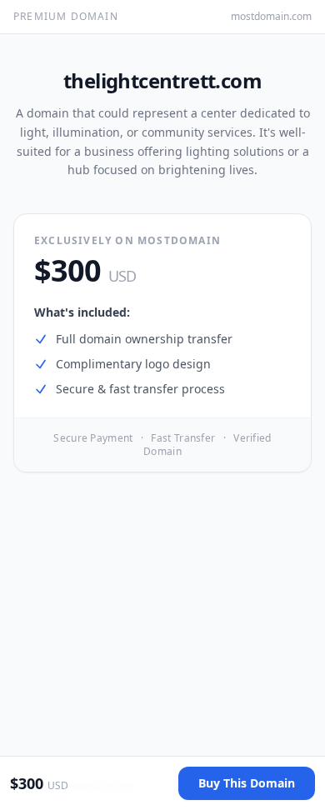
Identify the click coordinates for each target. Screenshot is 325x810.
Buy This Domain (246, 783)
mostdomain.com (271, 16)
